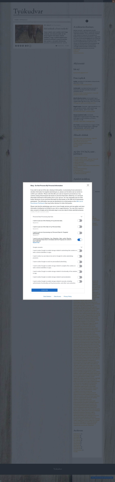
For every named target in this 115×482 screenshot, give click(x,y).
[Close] (88, 185)
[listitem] (57, 217)
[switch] (79, 220)
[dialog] (57, 241)
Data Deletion (47, 296)
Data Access (57, 296)
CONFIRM (44, 290)
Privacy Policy (68, 296)
